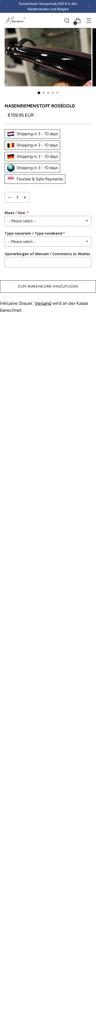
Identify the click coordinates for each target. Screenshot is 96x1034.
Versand (43, 303)
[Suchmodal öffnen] (66, 20)
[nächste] (88, 6)
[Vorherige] (7, 6)
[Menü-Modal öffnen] (88, 20)
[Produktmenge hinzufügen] (9, 197)
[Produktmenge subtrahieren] (24, 197)
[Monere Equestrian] (15, 20)
